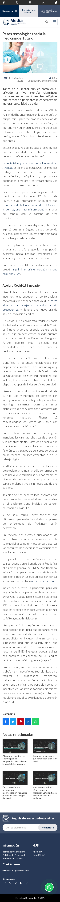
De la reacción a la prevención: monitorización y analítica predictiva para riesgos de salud (15, 792)
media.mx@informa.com (17, 870)
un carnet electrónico (44, 581)
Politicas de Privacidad (14, 855)
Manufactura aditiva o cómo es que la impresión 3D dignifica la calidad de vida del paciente (45, 792)
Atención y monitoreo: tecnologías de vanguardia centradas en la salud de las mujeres (15, 760)
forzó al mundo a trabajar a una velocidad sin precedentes (30, 305)
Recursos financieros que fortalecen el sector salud (45, 759)
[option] (30, 57)
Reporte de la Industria (29, 11)
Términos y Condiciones (15, 851)
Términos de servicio (13, 858)
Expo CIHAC (39, 855)
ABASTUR (38, 851)
